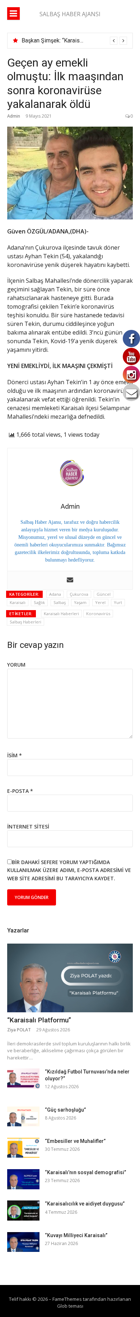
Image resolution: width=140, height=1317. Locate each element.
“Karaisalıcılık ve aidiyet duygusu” (85, 1204)
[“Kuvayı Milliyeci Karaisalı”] (23, 1242)
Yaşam (80, 602)
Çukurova (79, 594)
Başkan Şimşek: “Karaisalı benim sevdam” (74, 40)
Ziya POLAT (19, 1030)
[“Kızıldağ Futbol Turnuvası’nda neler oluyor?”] (23, 1078)
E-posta (20, 790)
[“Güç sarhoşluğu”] (23, 1116)
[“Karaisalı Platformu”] (70, 978)
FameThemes (67, 1299)
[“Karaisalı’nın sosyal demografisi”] (23, 1179)
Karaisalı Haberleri (61, 613)
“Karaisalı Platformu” (39, 1020)
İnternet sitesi (28, 826)
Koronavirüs (98, 613)
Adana (55, 594)
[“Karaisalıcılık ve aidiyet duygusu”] (23, 1210)
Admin (13, 116)
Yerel (100, 602)
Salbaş (59, 602)
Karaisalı (17, 602)
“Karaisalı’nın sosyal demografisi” (85, 1172)
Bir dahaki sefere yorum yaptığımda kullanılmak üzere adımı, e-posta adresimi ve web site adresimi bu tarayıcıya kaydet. (69, 870)
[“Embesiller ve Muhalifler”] (23, 1148)
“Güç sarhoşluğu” (65, 1110)
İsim (14, 755)
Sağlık (39, 602)
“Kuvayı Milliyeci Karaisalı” (76, 1235)
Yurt (118, 602)
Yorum (16, 664)
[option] (74, 41)
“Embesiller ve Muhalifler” (75, 1141)
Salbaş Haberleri (25, 622)
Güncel (104, 594)
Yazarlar (18, 930)
